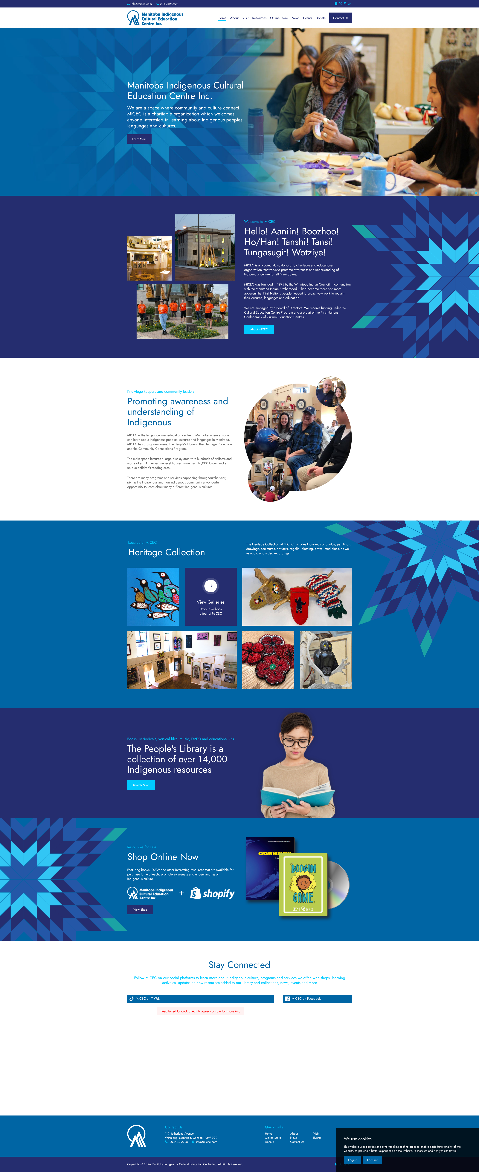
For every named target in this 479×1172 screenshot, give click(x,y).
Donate (269, 1142)
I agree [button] (352, 1160)
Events (317, 1138)
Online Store (273, 1138)
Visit (316, 1133)
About (294, 1133)
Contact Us (297, 1142)
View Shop (140, 909)
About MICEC (259, 329)
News (293, 1138)
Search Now (141, 785)
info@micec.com (141, 4)
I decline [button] (372, 1160)
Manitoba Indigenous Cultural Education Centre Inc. (155, 17)
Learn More (139, 139)
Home (268, 1133)
